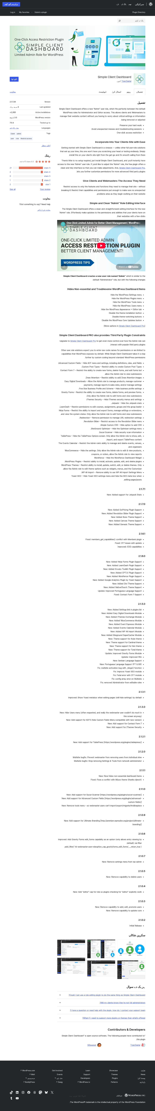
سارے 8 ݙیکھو (14, 128)
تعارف (143, 1070)
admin (19, 134)
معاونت (13, 92)
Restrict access (26, 138)
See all (13, 189)
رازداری (142, 1082)
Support (87, 1074)
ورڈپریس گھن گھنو (11, 4)
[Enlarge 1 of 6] (142, 943)
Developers (85, 1078)
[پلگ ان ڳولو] (119, 20)
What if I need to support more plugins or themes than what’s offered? (113, 1018)
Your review (45, 189)
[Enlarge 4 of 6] (112, 963)
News (143, 1074)
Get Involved (57, 1070)
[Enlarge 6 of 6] (82, 961)
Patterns (114, 1082)
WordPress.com (27, 1070)
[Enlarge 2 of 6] (142, 963)
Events (59, 1074)
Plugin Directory (138, 12)
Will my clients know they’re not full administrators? (122, 1003)
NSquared (91, 1045)
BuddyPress (29, 1082)
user (12, 138)
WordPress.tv (83, 1082)
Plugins (115, 1078)
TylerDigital (126, 81)
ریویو (129, 92)
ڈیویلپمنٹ (102, 92)
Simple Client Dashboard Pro (132, 168)
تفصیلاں (139, 92)
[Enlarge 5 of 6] (82, 943)
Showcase (113, 1070)
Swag (59, 1082)
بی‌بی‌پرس (30, 1078)
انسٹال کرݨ (116, 92)
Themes (114, 1074)
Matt (32, 1074)
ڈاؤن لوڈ (14, 79)
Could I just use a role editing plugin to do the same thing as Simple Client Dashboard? (107, 995)
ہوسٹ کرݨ (141, 1078)
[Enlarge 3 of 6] (112, 943)
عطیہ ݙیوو (58, 1078)
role (17, 138)
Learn (88, 1070)
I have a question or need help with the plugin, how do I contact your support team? (107, 1010)
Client (13, 134)
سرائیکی (119, 1096)
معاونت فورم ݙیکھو (44, 210)
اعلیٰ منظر (46, 145)
